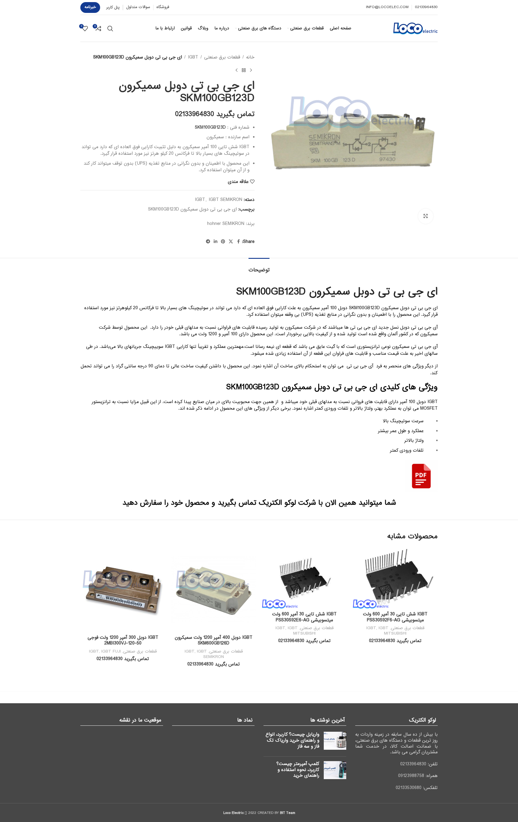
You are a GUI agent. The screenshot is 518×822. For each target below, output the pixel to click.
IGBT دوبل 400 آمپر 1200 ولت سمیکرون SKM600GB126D (213, 640)
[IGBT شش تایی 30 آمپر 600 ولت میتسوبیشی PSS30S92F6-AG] (395, 578)
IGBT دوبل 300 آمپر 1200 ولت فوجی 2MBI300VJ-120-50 (123, 640)
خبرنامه (90, 7)
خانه (250, 57)
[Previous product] (251, 70)
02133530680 (408, 787)
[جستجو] (110, 28)
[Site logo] (415, 28)
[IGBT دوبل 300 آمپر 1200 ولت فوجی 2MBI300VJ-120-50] (122, 589)
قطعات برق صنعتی (222, 57)
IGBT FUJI (111, 651)
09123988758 (411, 775)
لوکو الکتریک (277, 502)
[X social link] (231, 242)
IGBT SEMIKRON (225, 199)
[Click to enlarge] (425, 216)
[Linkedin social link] (215, 242)
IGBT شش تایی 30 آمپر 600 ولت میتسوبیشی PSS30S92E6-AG (304, 617)
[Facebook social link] (238, 242)
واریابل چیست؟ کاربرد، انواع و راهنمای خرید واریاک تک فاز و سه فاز (292, 740)
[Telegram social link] (208, 242)
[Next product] (236, 70)
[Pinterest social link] (223, 242)
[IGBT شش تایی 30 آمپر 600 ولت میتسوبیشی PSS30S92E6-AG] (304, 578)
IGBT (193, 57)
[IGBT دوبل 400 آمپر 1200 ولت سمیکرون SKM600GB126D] (213, 589)
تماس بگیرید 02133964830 (215, 114)
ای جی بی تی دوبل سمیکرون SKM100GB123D (192, 209)
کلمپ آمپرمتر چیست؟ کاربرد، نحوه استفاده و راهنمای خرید (297, 769)
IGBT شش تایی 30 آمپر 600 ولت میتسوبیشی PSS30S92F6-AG (395, 617)
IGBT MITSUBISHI (393, 631)
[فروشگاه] (243, 70)
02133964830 (413, 764)
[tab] (259, 267)
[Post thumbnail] (335, 742)
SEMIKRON (233, 223)
